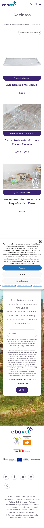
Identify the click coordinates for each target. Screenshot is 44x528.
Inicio (6, 24)
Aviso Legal (37, 286)
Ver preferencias (22, 281)
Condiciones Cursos (28, 507)
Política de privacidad (24, 286)
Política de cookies (9, 286)
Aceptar (22, 268)
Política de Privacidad (18, 502)
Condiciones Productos (17, 510)
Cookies (32, 510)
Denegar (22, 274)
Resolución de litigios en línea (21, 512)
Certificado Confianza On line (16, 499)
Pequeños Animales (20, 24)
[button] (40, 241)
